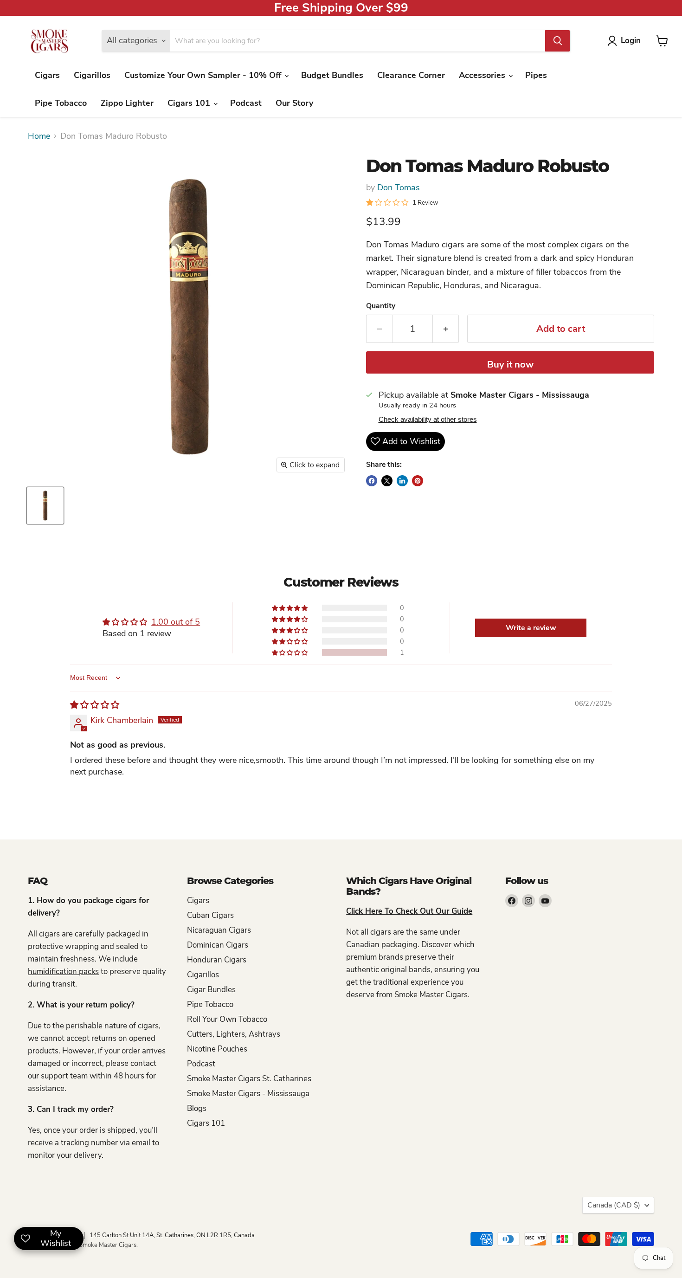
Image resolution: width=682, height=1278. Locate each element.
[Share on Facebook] (371, 480)
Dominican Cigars (217, 945)
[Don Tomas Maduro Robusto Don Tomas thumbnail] (45, 505)
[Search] (557, 41)
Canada (613, 1205)
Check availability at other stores (428, 419)
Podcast (246, 103)
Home (39, 136)
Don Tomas (398, 187)
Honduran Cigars (216, 960)
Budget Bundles (332, 75)
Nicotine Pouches (217, 1049)
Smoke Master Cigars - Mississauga (248, 1093)
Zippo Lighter (127, 103)
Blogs (196, 1108)
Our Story (294, 103)
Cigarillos (92, 75)
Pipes (536, 75)
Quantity (380, 306)
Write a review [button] (531, 628)
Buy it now (510, 364)
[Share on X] (386, 480)
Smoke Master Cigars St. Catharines (249, 1078)
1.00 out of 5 (175, 621)
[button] (290, 652)
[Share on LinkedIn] (402, 480)
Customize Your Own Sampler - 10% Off (203, 75)
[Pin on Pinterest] (417, 480)
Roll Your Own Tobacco (227, 1019)
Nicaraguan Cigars (219, 930)
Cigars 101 (189, 103)
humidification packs (63, 971)
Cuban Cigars (210, 915)
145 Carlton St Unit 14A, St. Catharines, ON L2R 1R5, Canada (172, 1235)
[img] (94, 704)
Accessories (483, 75)
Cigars (47, 75)
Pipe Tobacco (61, 103)
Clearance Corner (411, 75)
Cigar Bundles (211, 989)
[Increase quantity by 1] (446, 329)
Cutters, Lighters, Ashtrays (233, 1034)
